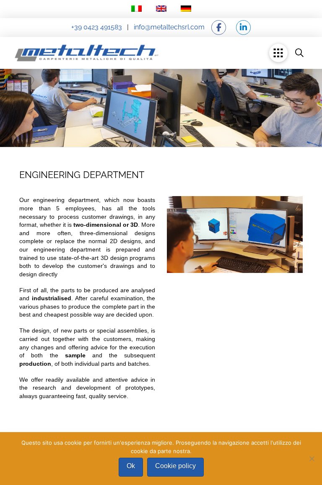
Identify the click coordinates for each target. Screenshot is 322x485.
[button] (278, 53)
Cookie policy (175, 465)
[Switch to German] (186, 9)
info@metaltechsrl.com (168, 27)
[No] (311, 458)
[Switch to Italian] (136, 9)
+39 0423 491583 (96, 27)
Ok (131, 465)
